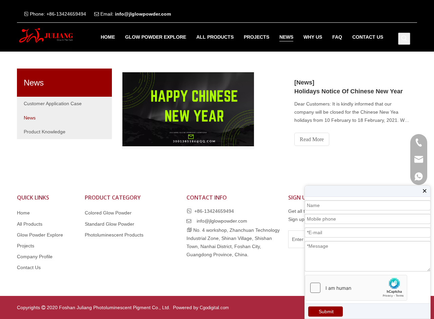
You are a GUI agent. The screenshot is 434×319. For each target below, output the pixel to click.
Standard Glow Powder (109, 224)
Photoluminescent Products (114, 235)
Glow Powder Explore (40, 235)
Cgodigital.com (214, 307)
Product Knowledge (44, 131)
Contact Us (29, 267)
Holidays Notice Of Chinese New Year (348, 91)
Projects (25, 245)
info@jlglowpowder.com (143, 14)
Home (23, 212)
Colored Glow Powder (108, 212)
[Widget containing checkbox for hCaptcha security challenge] (356, 288)
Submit (326, 311)
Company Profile (35, 256)
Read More (312, 139)
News (30, 117)
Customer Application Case (53, 103)
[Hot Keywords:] (404, 39)
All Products (29, 224)
